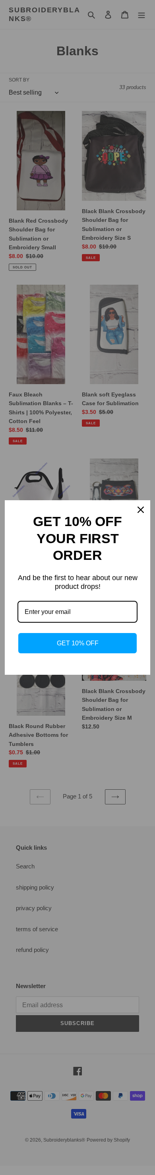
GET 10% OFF (78, 643)
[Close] (140, 509)
